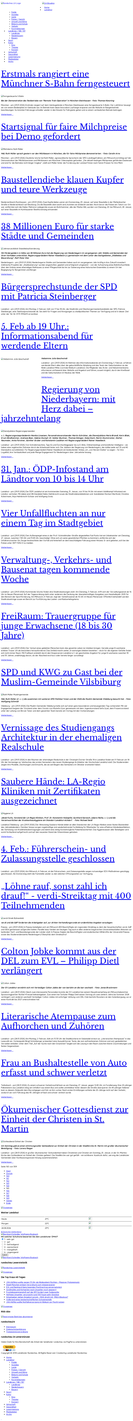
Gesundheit (13, 54)
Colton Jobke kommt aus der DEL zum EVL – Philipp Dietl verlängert (60, 961)
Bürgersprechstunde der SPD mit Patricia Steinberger (59, 291)
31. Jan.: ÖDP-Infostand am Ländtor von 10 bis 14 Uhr (55, 474)
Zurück (9, 1173)
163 (7, 1183)
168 (7, 1195)
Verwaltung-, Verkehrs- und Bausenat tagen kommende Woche (56, 569)
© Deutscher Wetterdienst (11, 1232)
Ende (8, 1203)
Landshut (48, 10)
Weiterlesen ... (7, 114)
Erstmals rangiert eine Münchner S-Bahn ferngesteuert (65, 78)
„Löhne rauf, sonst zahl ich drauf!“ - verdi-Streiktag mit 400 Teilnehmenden (66, 896)
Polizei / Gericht (18, 19)
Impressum (11, 1327)
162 (7, 1181)
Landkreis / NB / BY (16, 31)
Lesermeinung (14, 57)
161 (7, 1178)
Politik (13, 12)
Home (46, 7)
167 (7, 1193)
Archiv (11, 61)
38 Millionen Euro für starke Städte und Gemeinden (57, 231)
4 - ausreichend (11, 1247)
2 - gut (7, 1242)
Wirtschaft (12, 52)
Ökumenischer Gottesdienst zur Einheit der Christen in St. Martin (64, 1119)
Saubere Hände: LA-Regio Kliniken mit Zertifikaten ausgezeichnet (53, 791)
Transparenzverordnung (17, 1331)
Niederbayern (17, 36)
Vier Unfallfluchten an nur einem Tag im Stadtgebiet (53, 518)
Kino (13, 45)
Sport (10, 40)
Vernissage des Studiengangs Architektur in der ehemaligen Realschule (61, 737)
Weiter (9, 1200)
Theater (14, 47)
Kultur (10, 43)
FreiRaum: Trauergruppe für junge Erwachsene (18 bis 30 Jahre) (58, 625)
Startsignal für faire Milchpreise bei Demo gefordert (64, 131)
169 (7, 1198)
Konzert (14, 50)
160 (7, 1176)
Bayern (14, 38)
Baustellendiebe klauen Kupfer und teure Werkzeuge (62, 184)
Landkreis (15, 33)
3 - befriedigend (11, 1244)
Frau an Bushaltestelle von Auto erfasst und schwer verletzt (64, 1067)
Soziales (14, 14)
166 (7, 1191)
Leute (13, 17)
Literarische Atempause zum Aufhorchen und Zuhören (58, 1021)
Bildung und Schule (19, 24)
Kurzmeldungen (18, 28)
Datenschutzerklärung (16, 1329)
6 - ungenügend (11, 1252)
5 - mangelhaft (10, 1249)
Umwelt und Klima (19, 21)
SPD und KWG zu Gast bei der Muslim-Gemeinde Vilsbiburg (61, 677)
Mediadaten (13, 59)
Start (8, 1171)
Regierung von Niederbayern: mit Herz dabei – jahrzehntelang (58, 404)
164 (7, 1186)
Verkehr (14, 26)
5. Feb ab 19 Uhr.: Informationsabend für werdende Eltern (47, 336)
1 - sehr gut (9, 1239)
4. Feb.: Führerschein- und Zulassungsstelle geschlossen (58, 854)
